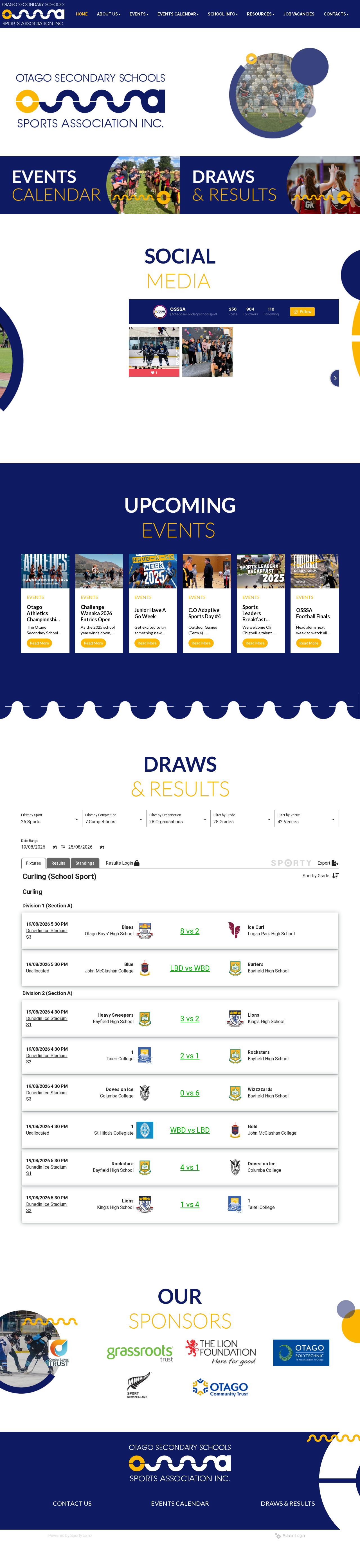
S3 (29, 937)
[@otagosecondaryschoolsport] (160, 311)
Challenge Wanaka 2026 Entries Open (96, 613)
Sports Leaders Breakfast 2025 (254, 613)
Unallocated (37, 971)
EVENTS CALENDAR (180, 1503)
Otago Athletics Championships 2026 (43, 613)
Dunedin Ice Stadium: (47, 930)
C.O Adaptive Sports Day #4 (204, 613)
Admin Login (293, 1535)
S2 (29, 1062)
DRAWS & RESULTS (288, 1503)
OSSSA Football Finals (313, 613)
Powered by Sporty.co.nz (70, 1535)
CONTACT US (72, 1503)
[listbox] (50, 821)
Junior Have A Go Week (150, 613)
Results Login (120, 863)
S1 (29, 1024)
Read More (39, 643)
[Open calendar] (54, 847)
